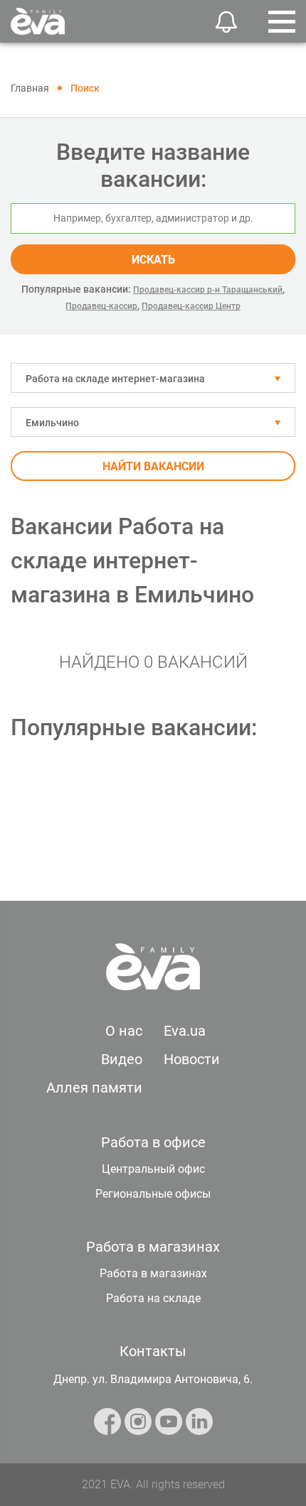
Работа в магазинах (153, 1273)
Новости (192, 1059)
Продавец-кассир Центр (191, 306)
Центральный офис (153, 1169)
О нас (123, 1030)
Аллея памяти (94, 1087)
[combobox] (153, 378)
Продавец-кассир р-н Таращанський (208, 290)
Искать (153, 259)
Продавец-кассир (101, 306)
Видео (121, 1059)
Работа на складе (153, 1298)
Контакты (153, 1351)
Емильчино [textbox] (52, 422)
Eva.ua (185, 1030)
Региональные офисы (153, 1194)
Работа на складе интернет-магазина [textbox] (115, 378)
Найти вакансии (153, 466)
